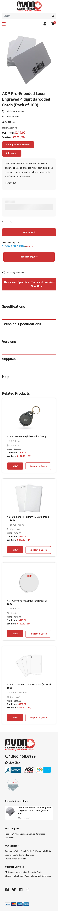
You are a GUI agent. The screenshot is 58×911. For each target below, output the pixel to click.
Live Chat (14, 762)
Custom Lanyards (26, 855)
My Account (10, 872)
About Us (27, 834)
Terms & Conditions (42, 876)
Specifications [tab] (23, 282)
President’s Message (14, 834)
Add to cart (11, 153)
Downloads (40, 834)
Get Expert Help (39, 851)
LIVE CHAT (31, 247)
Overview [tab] (10, 282)
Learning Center (12, 855)
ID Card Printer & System (15, 859)
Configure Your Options (18, 144)
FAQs (48, 851)
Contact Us (9, 838)
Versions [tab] (50, 282)
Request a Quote (29, 256)
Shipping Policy (11, 876)
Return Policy (24, 876)
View (15, 466)
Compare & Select (13, 851)
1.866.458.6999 (22, 756)
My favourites (21, 872)
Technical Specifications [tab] (36, 284)
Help (32, 876)
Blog (33, 834)
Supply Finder (26, 851)
